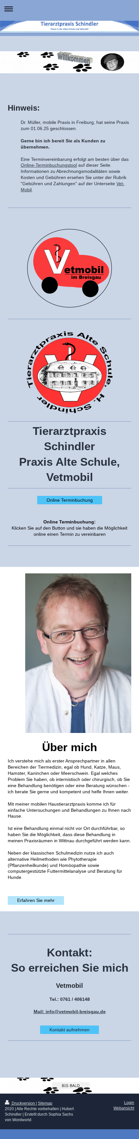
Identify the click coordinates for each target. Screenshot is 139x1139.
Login (129, 1102)
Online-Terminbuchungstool (49, 165)
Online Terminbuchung (70, 500)
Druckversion (23, 1103)
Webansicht (123, 1108)
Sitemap (45, 1103)
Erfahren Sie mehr (36, 900)
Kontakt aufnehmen (69, 1029)
